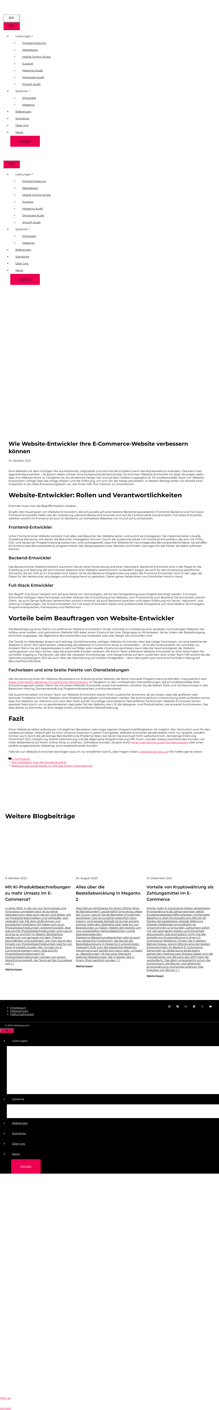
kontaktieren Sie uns (154, 751)
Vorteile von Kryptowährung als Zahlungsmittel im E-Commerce (180, 893)
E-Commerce (20, 759)
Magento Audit (32, 70)
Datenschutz (19, 1011)
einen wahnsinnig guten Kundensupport (160, 742)
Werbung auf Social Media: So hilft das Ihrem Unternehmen (52, 765)
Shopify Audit (31, 84)
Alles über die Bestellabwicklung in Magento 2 (108, 893)
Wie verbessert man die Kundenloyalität (39, 762)
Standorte (22, 118)
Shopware (29, 98)
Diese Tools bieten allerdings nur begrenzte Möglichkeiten (49, 682)
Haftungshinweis (22, 1014)
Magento (28, 104)
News (19, 132)
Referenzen (23, 111)
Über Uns (21, 125)
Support (28, 63)
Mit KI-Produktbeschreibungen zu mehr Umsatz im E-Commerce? (37, 893)
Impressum (18, 1007)
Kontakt (25, 141)
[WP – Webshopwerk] (15, 158)
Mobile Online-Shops (36, 56)
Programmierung (34, 43)
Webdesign (30, 50)
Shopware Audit (33, 77)
